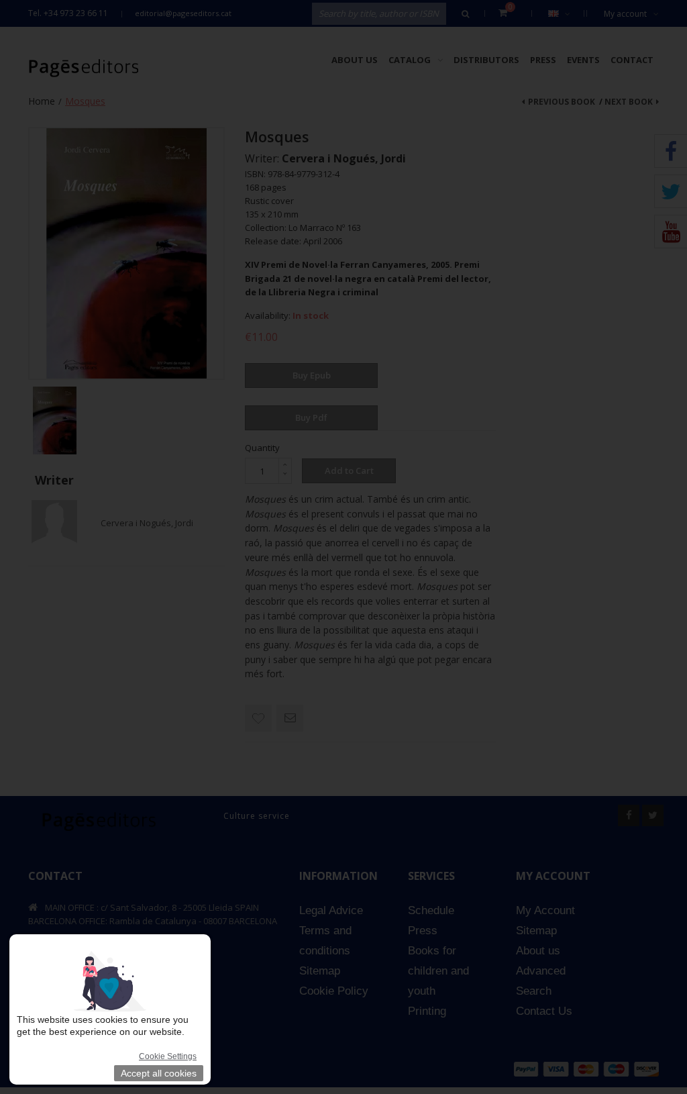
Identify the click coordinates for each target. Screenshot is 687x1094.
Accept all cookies (159, 1073)
